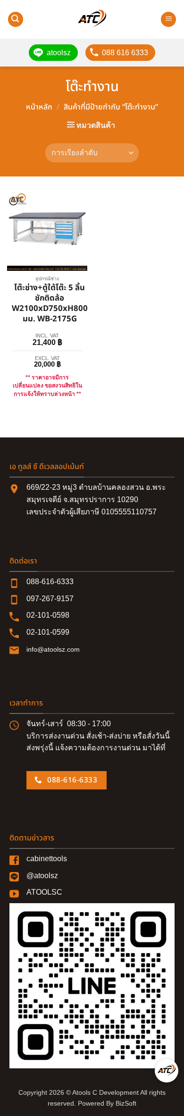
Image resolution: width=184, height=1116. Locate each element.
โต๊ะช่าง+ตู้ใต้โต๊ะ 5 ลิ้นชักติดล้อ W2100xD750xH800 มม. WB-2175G (50, 303)
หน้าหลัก (39, 107)
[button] (15, 19)
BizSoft (126, 1103)
